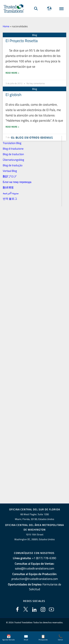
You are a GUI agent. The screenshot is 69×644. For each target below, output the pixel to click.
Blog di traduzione (13, 148)
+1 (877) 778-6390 (44, 558)
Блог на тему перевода (17, 182)
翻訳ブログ (10, 176)
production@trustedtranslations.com (34, 579)
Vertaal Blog (10, 171)
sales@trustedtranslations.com (34, 568)
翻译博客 (8, 187)
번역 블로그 (10, 198)
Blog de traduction (13, 154)
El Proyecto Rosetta (22, 41)
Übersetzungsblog (13, 160)
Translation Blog (12, 143)
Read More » (12, 73)
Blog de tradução (12, 165)
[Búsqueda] (36, 8)
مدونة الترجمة (11, 193)
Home (6, 26)
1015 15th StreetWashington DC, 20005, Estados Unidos (34, 537)
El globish (13, 95)
